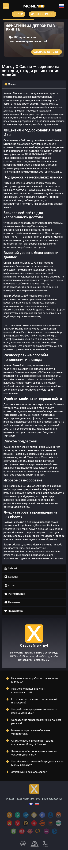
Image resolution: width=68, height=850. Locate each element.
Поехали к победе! (34, 655)
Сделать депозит (46, 51)
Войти (18, 14)
